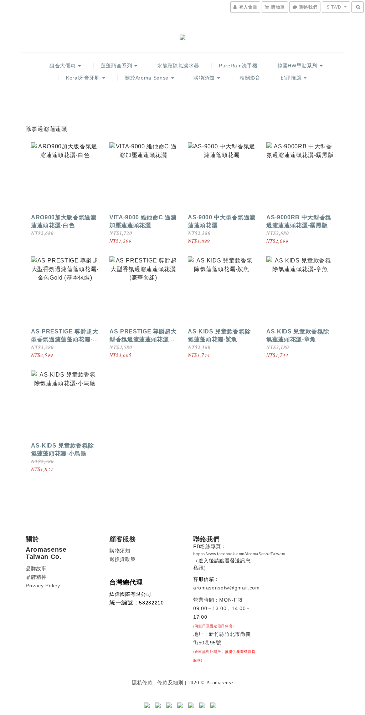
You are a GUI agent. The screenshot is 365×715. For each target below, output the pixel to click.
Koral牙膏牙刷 (84, 78)
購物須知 (205, 78)
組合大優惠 (63, 65)
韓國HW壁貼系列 (298, 65)
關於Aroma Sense (147, 78)
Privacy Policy (43, 585)
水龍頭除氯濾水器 (178, 65)
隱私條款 (142, 682)
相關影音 (250, 78)
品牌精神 (36, 577)
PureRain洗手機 (238, 65)
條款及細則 (170, 682)
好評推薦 (292, 78)
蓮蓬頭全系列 (117, 65)
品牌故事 (36, 568)
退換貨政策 (122, 559)
